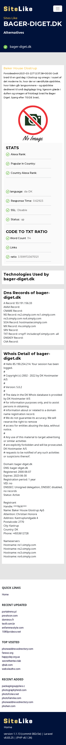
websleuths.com (11, 668)
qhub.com (7, 664)
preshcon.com (10, 615)
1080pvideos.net (11, 631)
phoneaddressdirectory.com (17, 648)
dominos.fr (8, 619)
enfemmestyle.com (13, 627)
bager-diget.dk (20, 46)
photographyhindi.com (14, 690)
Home (5, 594)
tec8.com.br (8, 623)
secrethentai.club (11, 660)
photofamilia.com (11, 698)
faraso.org (7, 652)
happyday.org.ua (11, 656)
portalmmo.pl (9, 611)
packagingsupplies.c (13, 686)
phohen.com (8, 706)
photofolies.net (10, 694)
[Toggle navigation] (57, 8)
